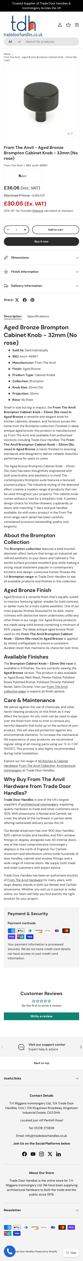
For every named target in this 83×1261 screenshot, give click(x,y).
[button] (68, 24)
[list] (41, 103)
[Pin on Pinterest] (32, 300)
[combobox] (41, 41)
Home (7, 54)
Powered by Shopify (46, 1251)
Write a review (41, 1016)
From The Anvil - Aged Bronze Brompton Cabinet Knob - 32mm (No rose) (40, 59)
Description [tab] (13, 316)
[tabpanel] (41, 612)
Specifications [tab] (38, 316)
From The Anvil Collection (37, 766)
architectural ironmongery (39, 804)
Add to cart (55, 229)
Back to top (41, 1063)
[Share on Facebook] (25, 300)
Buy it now (42, 241)
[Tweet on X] (17, 300)
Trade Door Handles (23, 1251)
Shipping (37, 210)
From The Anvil (13, 165)
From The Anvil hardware (25, 880)
